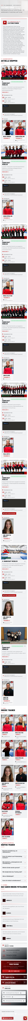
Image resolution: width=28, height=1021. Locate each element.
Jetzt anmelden (14, 971)
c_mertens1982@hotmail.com (8, 703)
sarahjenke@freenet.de (21, 141)
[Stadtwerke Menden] (9, 1014)
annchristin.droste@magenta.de (8, 541)
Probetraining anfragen (10, 513)
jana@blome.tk (7, 378)
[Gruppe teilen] (25, 82)
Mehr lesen (5, 92)
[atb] (3, 1014)
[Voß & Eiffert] (20, 1014)
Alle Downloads (6, 1003)
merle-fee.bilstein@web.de (9, 300)
